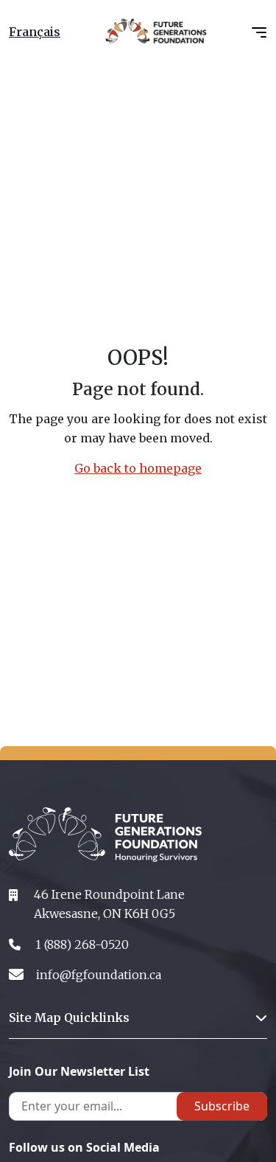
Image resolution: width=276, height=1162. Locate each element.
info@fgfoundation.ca (98, 974)
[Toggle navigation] (259, 31)
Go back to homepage (138, 468)
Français (34, 31)
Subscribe (222, 1106)
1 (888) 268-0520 (82, 944)
